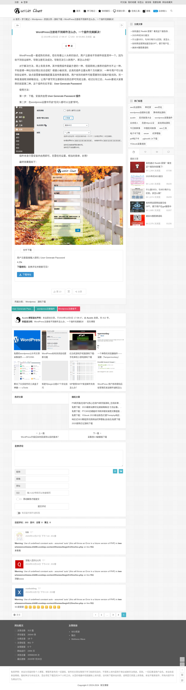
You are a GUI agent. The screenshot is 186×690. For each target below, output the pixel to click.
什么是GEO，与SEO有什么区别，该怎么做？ (153, 39)
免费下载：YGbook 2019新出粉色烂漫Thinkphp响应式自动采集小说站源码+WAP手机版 (111, 415)
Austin (90, 318)
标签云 (141, 2)
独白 (73, 635)
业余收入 (162, 11)
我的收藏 (132, 2)
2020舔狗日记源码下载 (82, 423)
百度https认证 (148, 123)
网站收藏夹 (167, 2)
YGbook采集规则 (138, 144)
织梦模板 (156, 133)
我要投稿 (157, 2)
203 (72, 37)
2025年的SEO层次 (140, 35)
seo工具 (163, 128)
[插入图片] (121, 471)
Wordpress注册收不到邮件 (69, 309)
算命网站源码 (159, 112)
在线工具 (135, 11)
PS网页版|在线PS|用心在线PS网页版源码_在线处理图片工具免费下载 (103, 403)
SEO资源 (75, 632)
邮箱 (18, 479)
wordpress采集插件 (163, 118)
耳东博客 (104, 685)
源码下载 (58, 19)
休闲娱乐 (105, 11)
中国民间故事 (150, 128)
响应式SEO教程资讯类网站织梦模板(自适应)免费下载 (96, 419)
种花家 (148, 107)
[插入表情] (115, 471)
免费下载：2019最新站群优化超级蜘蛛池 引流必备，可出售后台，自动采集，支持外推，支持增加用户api (119, 407)
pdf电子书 (134, 138)
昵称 (18, 472)
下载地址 (27, 274)
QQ (17, 493)
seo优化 (158, 107)
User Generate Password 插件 (23, 309)
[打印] (94, 37)
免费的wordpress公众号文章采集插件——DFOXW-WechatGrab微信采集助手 (27, 357)
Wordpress (37, 19)
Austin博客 (27, 318)
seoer (146, 133)
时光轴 (123, 2)
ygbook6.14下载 (150, 138)
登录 (26, 2)
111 (27, 532)
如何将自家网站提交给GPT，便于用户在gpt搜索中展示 (157, 43)
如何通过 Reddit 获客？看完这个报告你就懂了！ (154, 31)
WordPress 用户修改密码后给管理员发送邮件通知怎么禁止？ (110, 387)
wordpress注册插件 (46, 309)
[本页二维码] (182, 680)
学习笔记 (90, 11)
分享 (80, 291)
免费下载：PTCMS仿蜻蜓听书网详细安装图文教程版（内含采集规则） (104, 411)
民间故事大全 (145, 118)
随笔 (148, 11)
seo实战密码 (136, 107)
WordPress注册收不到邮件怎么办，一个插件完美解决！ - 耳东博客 (64, 321)
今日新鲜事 (135, 128)
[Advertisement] (149, 74)
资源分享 (120, 11)
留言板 (148, 2)
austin (133, 118)
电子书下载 (135, 133)
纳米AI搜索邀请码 (140, 47)
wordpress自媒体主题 (140, 112)
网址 (18, 486)
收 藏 (69, 46)
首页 (78, 11)
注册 (17, 2)
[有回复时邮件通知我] (18, 513)
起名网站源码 (164, 123)
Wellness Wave (78, 639)
